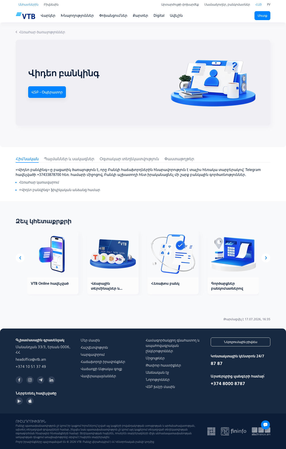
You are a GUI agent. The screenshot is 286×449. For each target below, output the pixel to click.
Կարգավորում (93, 354)
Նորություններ (158, 379)
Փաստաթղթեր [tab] (179, 158)
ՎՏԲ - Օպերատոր (47, 92)
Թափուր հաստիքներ (163, 365)
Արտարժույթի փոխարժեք (180, 4)
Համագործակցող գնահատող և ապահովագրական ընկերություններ (173, 345)
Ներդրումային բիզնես (240, 342)
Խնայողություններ (77, 15)
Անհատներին (28, 4)
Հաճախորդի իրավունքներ (103, 361)
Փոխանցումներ (113, 15)
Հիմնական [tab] (27, 158)
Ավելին (176, 15)
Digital (159, 15)
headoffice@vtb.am (31, 359)
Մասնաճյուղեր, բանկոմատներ (227, 4)
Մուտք (262, 16)
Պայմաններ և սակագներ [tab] (69, 158)
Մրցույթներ (155, 358)
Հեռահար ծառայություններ (42, 32)
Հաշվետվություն (94, 347)
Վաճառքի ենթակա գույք (101, 369)
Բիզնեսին (51, 4)
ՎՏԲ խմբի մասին (160, 386)
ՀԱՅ (258, 4)
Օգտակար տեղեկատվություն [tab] (129, 158)
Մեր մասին (90, 340)
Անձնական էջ (157, 372)
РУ (268, 4)
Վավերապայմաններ (98, 376)
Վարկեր (48, 15)
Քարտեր (140, 15)
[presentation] (20, 257)
